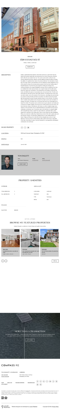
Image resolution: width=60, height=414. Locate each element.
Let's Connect (4, 384)
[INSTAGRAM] (40, 381)
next (9, 49)
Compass (27, 390)
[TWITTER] (47, 381)
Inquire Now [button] (30, 66)
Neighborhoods (31, 382)
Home (2, 382)
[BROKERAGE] (40, 384)
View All (55, 260)
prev (5, 49)
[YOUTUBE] (50, 381)
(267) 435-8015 (4, 374)
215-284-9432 (35, 160)
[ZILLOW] (37, 384)
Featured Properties (20, 382)
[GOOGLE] (56, 381)
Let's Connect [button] (30, 340)
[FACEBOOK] (37, 381)
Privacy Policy (55, 406)
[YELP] (53, 381)
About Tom (9, 382)
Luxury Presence (33, 406)
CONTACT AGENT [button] (22, 164)
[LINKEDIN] (44, 381)
